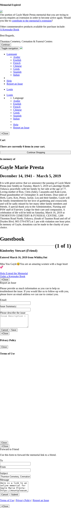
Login (10, 89)
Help (9, 80)
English (17, 60)
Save (13, 330)
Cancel (4, 330)
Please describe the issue (12, 312)
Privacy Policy (23, 500)
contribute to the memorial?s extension (32, 20)
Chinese (17, 66)
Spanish (17, 72)
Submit (14, 494)
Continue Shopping (35, 152)
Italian (16, 74)
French (16, 63)
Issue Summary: (8, 306)
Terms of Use (7, 500)
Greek (16, 69)
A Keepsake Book (9, 29)
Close (4, 347)
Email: (3, 299)
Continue (5, 44)
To (1, 460)
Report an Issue (15, 83)
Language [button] (12, 54)
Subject (4, 473)
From (3, 467)
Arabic (16, 57)
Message (4, 479)
